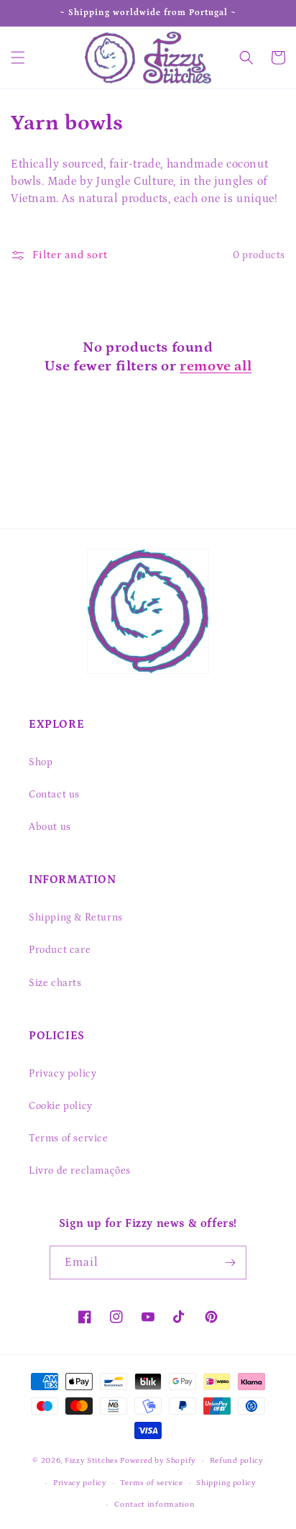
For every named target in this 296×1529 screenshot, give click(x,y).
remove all (215, 366)
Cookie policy (61, 1106)
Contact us (54, 794)
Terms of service (68, 1138)
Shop (40, 762)
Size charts (55, 983)
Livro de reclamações (80, 1171)
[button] (18, 57)
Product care (60, 950)
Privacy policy (62, 1074)
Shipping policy (226, 1483)
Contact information (154, 1504)
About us (50, 827)
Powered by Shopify (158, 1460)
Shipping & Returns (76, 917)
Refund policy (237, 1460)
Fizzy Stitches (92, 1460)
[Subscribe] (230, 1262)
